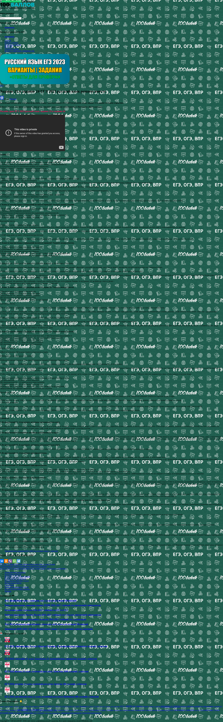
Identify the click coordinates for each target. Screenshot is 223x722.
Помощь (8, 591)
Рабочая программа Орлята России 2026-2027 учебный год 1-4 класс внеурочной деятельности (53, 614)
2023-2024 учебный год (32, 706)
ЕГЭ (1, 86)
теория (52, 564)
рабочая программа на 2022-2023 (163, 710)
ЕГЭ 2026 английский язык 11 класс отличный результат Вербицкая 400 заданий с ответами (52, 696)
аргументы (137, 706)
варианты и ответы (170, 706)
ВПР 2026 (9, 47)
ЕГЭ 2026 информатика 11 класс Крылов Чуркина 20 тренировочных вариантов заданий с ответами (56, 646)
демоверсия (218, 706)
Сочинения (9, 585)
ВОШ (41, 706)
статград (40, 713)
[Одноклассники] (6, 561)
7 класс (2, 706)
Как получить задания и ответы (17, 589)
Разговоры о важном (13, 45)
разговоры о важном (184, 710)
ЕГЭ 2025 (69, 706)
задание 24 (20, 564)
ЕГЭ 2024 (62, 706)
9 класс (11, 706)
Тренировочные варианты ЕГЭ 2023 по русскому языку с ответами (31, 551)
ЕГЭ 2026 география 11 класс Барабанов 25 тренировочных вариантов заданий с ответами (51, 658)
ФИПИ (129, 706)
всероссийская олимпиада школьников (196, 706)
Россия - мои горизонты (113, 706)
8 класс (6, 706)
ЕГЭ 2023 (4, 564)
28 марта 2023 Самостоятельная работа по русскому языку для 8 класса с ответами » (33, 568)
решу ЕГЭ (197, 710)
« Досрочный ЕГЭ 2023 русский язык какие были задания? (23, 566)
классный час (49, 709)
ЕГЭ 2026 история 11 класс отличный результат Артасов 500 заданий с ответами (46, 684)
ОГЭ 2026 (102, 706)
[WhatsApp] (14, 561)
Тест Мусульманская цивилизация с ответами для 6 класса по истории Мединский (46, 624)
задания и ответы (29, 709)
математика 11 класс (97, 710)
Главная (8, 41)
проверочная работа (129, 710)
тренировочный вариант (92, 713)
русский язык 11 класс (41, 564)
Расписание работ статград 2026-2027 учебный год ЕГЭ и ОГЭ (36, 610)
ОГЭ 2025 (96, 706)
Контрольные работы (13, 583)
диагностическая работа (8, 710)
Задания (83, 706)
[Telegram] (18, 561)
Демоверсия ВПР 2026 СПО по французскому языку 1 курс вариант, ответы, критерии (49, 629)
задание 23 (12, 564)
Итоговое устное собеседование (17, 577)
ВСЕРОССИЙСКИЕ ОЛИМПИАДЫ (19, 51)
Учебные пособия (12, 49)
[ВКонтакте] (2, 561)
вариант (146, 706)
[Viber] (10, 561)
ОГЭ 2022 (90, 706)
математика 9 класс (81, 710)
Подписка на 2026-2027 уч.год (17, 581)
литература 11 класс (65, 710)
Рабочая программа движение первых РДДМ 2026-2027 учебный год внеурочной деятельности (53, 605)
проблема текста (118, 710)
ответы (110, 710)
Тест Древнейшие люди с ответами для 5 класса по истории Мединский (40, 600)
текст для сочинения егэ (53, 713)
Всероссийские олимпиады (15, 579)
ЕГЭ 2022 (47, 706)
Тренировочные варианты (15, 572)
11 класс (22, 706)
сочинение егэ (30, 713)
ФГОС (122, 706)
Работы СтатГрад (11, 43)
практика (28, 564)
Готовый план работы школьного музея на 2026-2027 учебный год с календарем (45, 619)
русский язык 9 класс (210, 710)
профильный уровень (143, 710)
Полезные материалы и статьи (17, 587)
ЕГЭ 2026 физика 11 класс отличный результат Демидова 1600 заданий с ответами (47, 671)
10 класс (16, 706)
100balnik (12, 99)
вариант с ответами (154, 706)
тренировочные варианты (71, 713)
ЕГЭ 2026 (75, 706)
